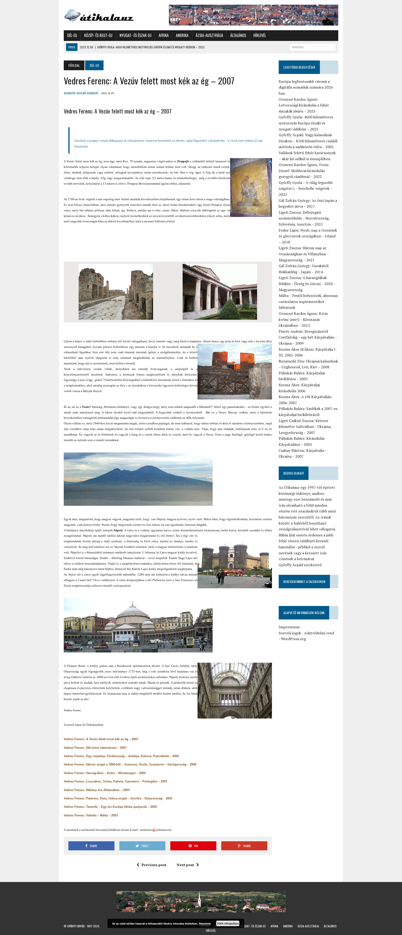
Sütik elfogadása (228, 923)
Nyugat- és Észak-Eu (135, 35)
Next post (185, 864)
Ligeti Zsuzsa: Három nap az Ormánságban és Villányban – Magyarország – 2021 (304, 253)
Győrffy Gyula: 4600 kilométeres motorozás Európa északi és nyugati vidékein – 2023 (306, 122)
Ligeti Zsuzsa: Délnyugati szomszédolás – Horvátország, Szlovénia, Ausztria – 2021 (304, 218)
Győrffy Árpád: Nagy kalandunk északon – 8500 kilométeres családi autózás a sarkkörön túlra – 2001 (308, 140)
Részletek (205, 923)
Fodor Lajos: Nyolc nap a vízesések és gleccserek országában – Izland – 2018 (308, 236)
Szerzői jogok (290, 633)
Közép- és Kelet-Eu (98, 35)
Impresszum (289, 626)
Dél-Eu (72, 35)
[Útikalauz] (107, 14)
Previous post (153, 864)
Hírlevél (259, 35)
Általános (238, 35)
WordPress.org (293, 638)
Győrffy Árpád (76, 926)
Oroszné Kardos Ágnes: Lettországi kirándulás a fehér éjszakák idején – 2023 (304, 105)
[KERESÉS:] (312, 46)
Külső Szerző (87, 93)
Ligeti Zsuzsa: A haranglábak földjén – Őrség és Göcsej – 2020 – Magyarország (307, 283)
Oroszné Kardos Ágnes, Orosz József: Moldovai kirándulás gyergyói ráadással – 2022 (304, 170)
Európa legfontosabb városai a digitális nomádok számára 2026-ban (306, 87)
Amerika (182, 35)
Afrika (164, 35)
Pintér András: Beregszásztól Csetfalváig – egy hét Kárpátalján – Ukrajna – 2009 (308, 337)
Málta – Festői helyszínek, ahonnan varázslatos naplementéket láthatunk (308, 301)
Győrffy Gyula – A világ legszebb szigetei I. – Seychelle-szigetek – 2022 (306, 188)
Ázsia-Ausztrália (209, 35)
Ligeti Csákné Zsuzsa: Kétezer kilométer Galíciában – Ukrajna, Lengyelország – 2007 (305, 426)
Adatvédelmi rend (319, 633)
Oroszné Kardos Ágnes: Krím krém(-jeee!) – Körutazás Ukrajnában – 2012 (303, 319)
